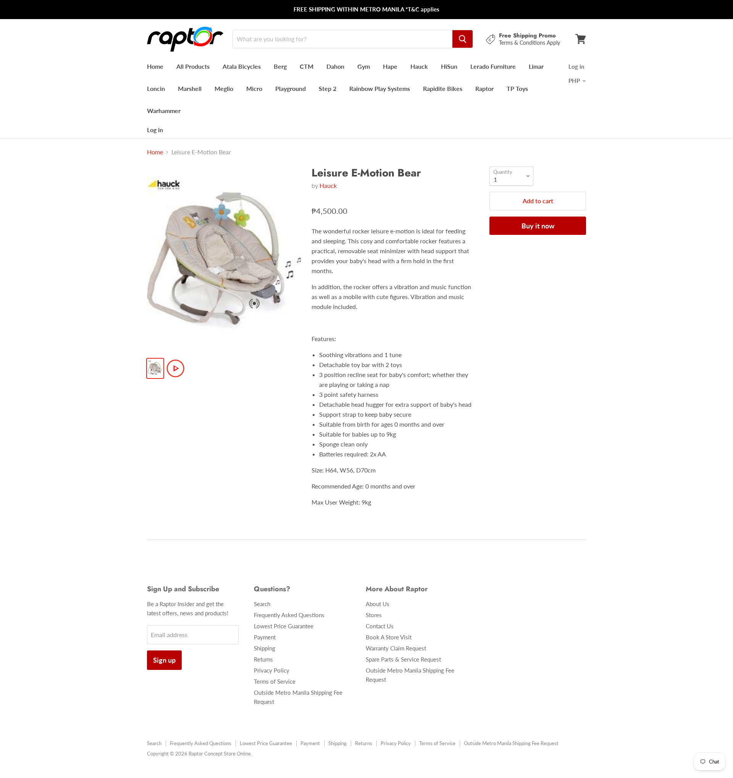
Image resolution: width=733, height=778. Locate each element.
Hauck (419, 66)
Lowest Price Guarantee (283, 626)
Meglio (224, 88)
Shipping (264, 648)
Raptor (484, 88)
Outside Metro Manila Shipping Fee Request (511, 743)
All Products (193, 66)
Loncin (156, 88)
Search (262, 603)
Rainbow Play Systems (379, 88)
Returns (263, 659)
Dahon (335, 66)
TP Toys (517, 88)
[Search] (462, 39)
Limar (536, 66)
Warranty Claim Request (396, 648)
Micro (254, 88)
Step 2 (327, 88)
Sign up (164, 660)
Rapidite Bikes (442, 88)
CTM (306, 66)
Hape (390, 66)
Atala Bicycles (242, 66)
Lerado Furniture (493, 66)
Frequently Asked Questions (289, 614)
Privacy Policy (271, 670)
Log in (155, 129)
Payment (265, 637)
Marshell (190, 88)
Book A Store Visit (389, 637)
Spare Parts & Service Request (403, 659)
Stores (374, 614)
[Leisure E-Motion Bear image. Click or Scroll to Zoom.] (224, 259)
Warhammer (164, 110)
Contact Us (380, 626)
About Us (377, 603)
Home (155, 66)
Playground (290, 88)
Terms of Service (274, 681)
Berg (280, 66)
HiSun (449, 66)
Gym (363, 66)
